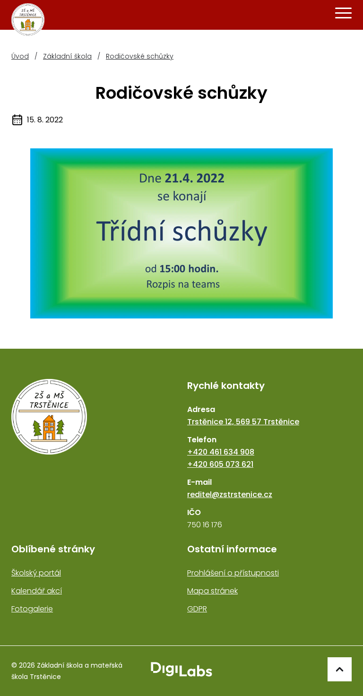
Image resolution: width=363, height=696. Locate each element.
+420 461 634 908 (220, 452)
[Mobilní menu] (343, 13)
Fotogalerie (32, 608)
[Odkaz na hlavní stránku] (93, 455)
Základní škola (67, 56)
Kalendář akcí (36, 590)
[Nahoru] (340, 669)
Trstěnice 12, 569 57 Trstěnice (243, 421)
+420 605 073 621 (220, 464)
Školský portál (36, 572)
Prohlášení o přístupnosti (233, 572)
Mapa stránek (212, 590)
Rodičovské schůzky (139, 56)
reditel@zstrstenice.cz (229, 494)
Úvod (20, 56)
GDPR (197, 608)
